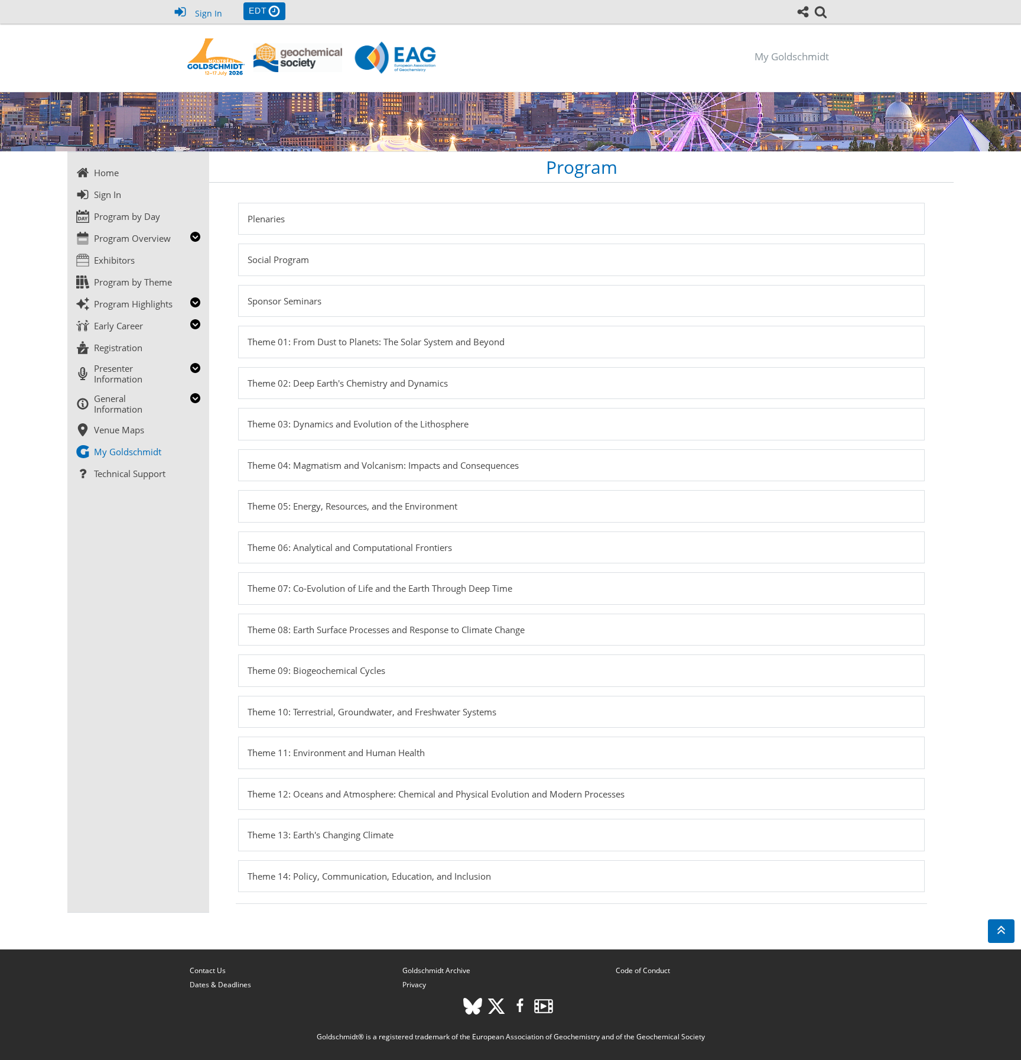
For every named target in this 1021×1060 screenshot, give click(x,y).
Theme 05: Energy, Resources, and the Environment (352, 506)
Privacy (414, 985)
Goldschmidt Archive (436, 970)
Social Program (278, 259)
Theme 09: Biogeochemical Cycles (316, 670)
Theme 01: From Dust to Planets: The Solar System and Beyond (376, 342)
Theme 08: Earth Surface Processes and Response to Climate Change (386, 630)
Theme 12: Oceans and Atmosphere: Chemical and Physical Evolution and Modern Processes (436, 794)
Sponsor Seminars (284, 301)
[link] (820, 11)
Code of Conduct (643, 970)
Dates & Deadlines (220, 985)
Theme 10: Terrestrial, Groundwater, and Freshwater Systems (372, 712)
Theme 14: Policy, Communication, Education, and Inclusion (369, 876)
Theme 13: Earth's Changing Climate (321, 835)
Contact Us (208, 970)
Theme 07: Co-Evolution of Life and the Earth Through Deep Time (380, 588)
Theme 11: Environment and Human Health (336, 752)
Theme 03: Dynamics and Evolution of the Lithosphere (358, 424)
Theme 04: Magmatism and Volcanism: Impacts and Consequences (383, 465)
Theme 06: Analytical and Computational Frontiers (350, 547)
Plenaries (266, 219)
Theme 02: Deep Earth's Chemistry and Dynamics (348, 383)
